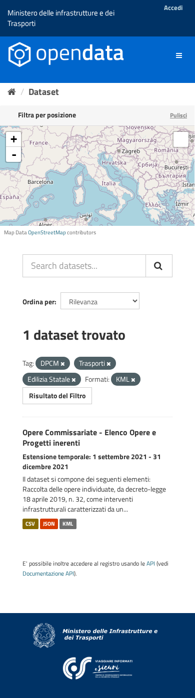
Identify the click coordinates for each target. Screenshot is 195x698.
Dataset (43, 91)
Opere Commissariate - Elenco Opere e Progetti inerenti (89, 437)
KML (67, 524)
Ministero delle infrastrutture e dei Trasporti (61, 18)
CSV (30, 524)
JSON (49, 524)
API (150, 563)
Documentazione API (48, 573)
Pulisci (178, 115)
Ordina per (38, 301)
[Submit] (159, 265)
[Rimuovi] (62, 364)
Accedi (173, 7)
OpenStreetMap (47, 232)
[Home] (12, 91)
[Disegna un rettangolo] (181, 139)
